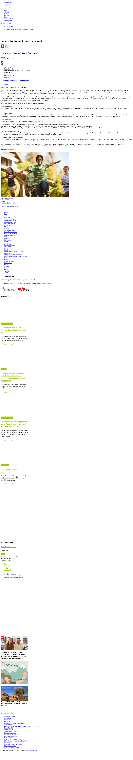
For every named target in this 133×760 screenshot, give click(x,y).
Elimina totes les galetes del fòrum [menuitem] (14, 577)
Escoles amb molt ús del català (13, 744)
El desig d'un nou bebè (10, 220)
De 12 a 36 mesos (9, 245)
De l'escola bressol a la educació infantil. (15, 256)
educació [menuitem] (6, 12)
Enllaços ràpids (8, 2)
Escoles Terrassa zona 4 (11, 736)
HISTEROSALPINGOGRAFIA (13, 739)
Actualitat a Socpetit (10, 219)
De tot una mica (8, 217)
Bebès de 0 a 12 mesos (10, 235)
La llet (6, 237)
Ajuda (6, 215)
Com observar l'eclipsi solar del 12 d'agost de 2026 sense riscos (22, 726)
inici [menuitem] (5, 9)
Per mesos (7, 225)
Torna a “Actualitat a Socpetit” (9, 206)
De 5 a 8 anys (8, 263)
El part (6, 227)
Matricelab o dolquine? (10, 716)
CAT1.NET (48, 283)
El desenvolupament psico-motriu (13, 251)
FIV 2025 (7, 742)
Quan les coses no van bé (11, 233)
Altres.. (6, 272)
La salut (6, 238)
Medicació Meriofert (10, 746)
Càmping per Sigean (10, 733)
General (6, 212)
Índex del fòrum (11, 574)
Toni (2, 66)
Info (5, 214)
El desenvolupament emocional (13, 254)
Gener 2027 (7, 721)
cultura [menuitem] (6, 10)
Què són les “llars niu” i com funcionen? (19, 53)
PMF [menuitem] (9, 7)
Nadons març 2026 (9, 724)
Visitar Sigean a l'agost (10, 731)
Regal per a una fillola (10, 729)
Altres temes (7, 243)
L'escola (6, 266)
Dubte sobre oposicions (11, 734)
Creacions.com (32, 750)
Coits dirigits (8, 737)
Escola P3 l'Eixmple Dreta (11, 747)
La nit (6, 241)
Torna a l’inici (5, 200)
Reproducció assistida (10, 232)
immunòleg (7, 718)
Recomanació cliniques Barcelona (14, 723)
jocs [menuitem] (5, 17)
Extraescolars (8, 268)
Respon (3, 57)
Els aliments (7, 240)
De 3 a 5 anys (8, 258)
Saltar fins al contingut (7, 26)
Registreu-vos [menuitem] (8, 20)
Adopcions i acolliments (11, 230)
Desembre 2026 (8, 728)
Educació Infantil (9, 261)
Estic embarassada (9, 223)
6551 (12, 69)
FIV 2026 (7, 720)
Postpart (6, 228)
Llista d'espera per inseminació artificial (15, 741)
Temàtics (6, 271)
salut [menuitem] (5, 13)
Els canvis (7, 253)
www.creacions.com (8, 198)
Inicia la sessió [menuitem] (8, 18)
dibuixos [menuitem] (6, 15)
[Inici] (6, 23)
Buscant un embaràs (10, 222)
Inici (5, 574)
